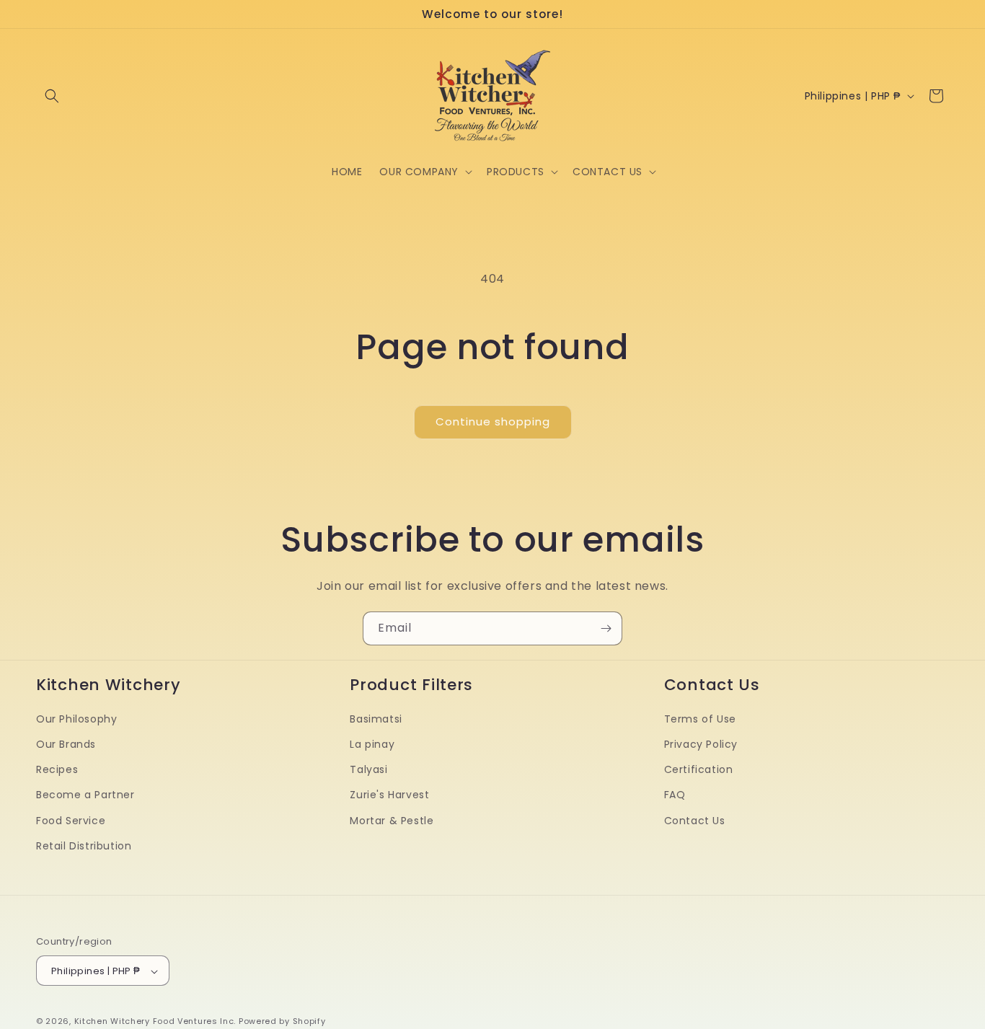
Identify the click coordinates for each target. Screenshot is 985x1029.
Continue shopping (493, 421)
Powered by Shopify (282, 1022)
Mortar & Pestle (391, 820)
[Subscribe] (606, 628)
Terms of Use (700, 719)
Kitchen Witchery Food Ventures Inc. (155, 1022)
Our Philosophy (76, 719)
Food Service (70, 820)
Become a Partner (85, 795)
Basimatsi (376, 719)
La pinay (372, 744)
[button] (52, 96)
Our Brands (66, 744)
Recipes (57, 769)
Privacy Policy (701, 744)
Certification (698, 769)
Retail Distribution (83, 846)
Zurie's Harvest (389, 795)
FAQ (675, 795)
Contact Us (694, 820)
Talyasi (368, 769)
